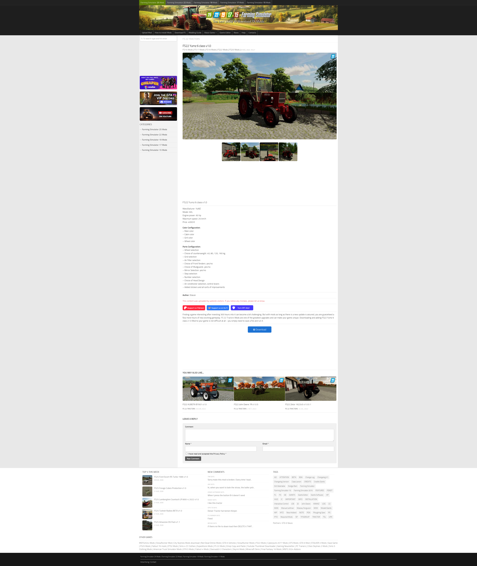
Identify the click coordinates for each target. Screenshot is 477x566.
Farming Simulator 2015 (303, 490)
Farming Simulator (307, 486)
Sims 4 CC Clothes (187, 546)
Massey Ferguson (304, 508)
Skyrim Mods (238, 549)
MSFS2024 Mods (147, 543)
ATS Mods (293, 543)
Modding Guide (195, 32)
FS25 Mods (145, 546)
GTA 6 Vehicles (229, 543)
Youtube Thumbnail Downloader (261, 546)
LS (329, 504)
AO (275, 477)
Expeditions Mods (205, 546)
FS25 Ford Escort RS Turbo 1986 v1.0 (171, 477)
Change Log (310, 477)
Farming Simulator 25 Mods (150, 557)
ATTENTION (284, 477)
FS (280, 495)
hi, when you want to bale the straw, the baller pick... (231, 487)
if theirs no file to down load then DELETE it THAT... (230, 526)
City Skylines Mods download (186, 543)
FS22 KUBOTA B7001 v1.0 (195, 404)
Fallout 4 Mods (202, 549)
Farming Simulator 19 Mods (154, 139)
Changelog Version (281, 482)
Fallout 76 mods (159, 546)
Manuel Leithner (287, 508)
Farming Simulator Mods (152, 2)
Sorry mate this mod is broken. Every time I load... (230, 479)
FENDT (329, 490)
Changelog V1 (323, 477)
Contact (153, 562)
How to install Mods (163, 32)
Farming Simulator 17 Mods (154, 145)
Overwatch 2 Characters (220, 549)
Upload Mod (147, 32)
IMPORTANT (290, 499)
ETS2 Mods (173, 546)
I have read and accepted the (207, 454)
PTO (276, 517)
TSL (324, 517)
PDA (308, 512)
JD (298, 504)
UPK (330, 517)
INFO (300, 499)
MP (275, 512)
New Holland (291, 512)
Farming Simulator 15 (282, 490)
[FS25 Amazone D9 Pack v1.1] (147, 525)
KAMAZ (316, 504)
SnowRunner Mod (164, 543)
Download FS (180, 32)
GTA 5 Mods (188, 549)
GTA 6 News (287, 523)
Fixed (210, 518)
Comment (189, 427)
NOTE (301, 512)
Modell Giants (326, 508)
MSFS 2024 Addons (292, 549)
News (236, 32)
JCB (292, 504)
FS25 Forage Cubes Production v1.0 (170, 488)
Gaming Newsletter (285, 546)
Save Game (333, 543)
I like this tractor (215, 503)
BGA (300, 477)
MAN (276, 508)
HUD (276, 499)
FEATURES (320, 490)
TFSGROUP (305, 517)
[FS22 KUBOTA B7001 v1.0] (208, 389)
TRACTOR (316, 517)
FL (275, 495)
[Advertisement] (259, 181)
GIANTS (292, 495)
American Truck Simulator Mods (167, 549)
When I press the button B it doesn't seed (226, 495)
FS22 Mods (261, 543)
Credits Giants (319, 482)
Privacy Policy (219, 454)
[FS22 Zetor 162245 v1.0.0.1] (310, 389)
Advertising (144, 562)
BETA (294, 477)
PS (329, 512)
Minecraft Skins (253, 549)
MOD (316, 508)
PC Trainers (301, 546)
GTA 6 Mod (305, 543)
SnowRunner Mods (245, 543)
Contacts (252, 32)
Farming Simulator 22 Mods (154, 134)
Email (266, 444)
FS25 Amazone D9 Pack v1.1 (167, 522)
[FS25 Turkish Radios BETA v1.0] (147, 514)
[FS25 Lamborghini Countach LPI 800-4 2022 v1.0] (147, 503)
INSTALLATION (311, 499)
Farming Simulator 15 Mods (154, 150)
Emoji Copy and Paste (236, 546)
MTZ (282, 512)
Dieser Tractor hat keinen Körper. (223, 511)
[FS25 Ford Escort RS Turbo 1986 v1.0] (147, 480)
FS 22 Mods (219, 546)
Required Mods (287, 517)
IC (281, 499)
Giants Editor (225, 32)
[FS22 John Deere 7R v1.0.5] (259, 389)
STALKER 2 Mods (318, 543)
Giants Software (317, 495)
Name (188, 444)
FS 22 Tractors (191, 39)
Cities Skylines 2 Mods (318, 546)
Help (243, 32)
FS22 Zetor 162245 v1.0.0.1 (298, 404)
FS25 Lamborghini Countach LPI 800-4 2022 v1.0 (176, 499)
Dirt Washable (279, 486)
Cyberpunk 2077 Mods (277, 543)
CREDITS (307, 482)
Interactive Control (281, 504)
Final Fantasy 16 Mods (271, 549)
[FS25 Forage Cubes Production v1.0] (147, 491)
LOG (323, 504)
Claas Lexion (296, 482)
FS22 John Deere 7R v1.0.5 (246, 404)
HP (327, 495)
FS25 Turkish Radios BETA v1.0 (168, 510)
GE (285, 495)
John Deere (306, 504)
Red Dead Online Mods (211, 543)
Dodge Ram (292, 486)
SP (297, 517)
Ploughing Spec (319, 512)
